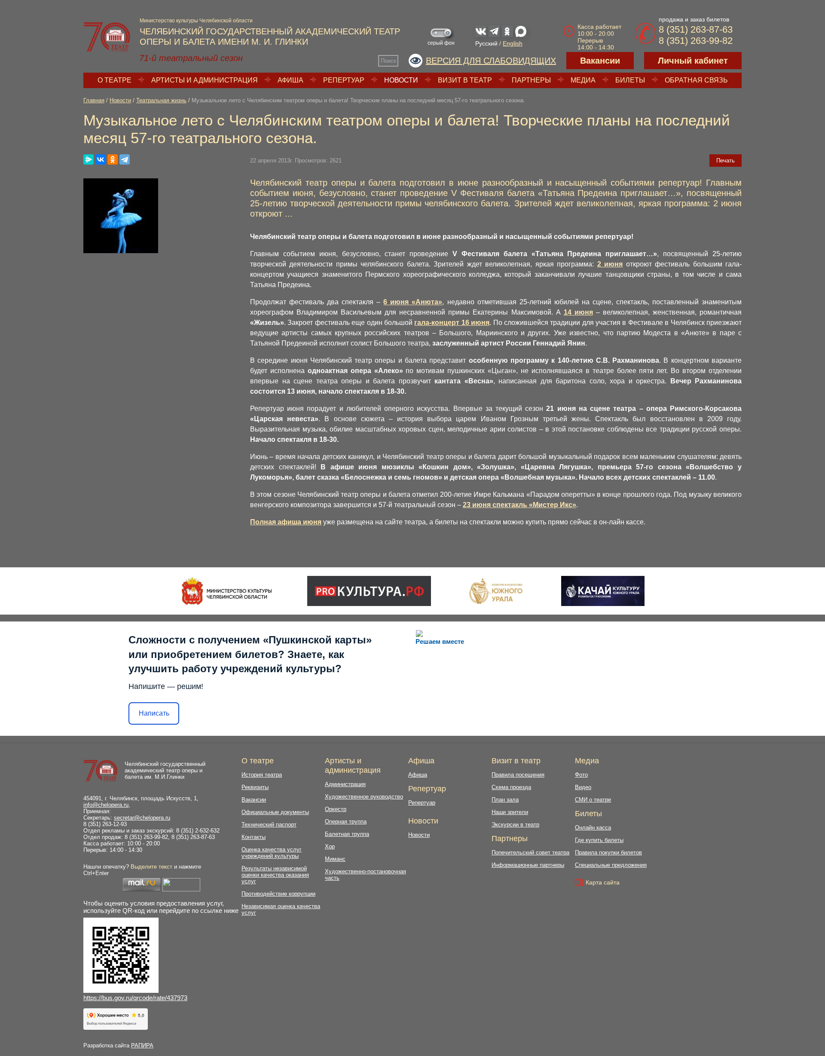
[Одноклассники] (112, 159)
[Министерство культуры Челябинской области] (226, 591)
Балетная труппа (347, 834)
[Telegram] (124, 159)
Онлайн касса (593, 827)
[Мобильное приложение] (602, 591)
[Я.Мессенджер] (88, 159)
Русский (486, 43)
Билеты (630, 80)
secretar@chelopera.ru (142, 817)
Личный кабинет (693, 60)
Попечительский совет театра (530, 852)
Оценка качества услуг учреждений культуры (271, 852)
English (512, 43)
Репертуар (343, 80)
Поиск (388, 61)
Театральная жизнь (161, 100)
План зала (505, 799)
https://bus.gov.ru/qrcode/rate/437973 (135, 997)
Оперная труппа (346, 821)
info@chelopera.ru (105, 805)
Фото (581, 774)
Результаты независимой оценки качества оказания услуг (275, 875)
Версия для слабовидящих (491, 60)
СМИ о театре (593, 799)
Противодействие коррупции (278, 894)
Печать (725, 160)
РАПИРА (142, 1045)
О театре (114, 80)
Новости (401, 80)
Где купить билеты (599, 840)
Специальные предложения (611, 865)
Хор (330, 846)
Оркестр (335, 809)
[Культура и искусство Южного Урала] (496, 591)
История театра (261, 774)
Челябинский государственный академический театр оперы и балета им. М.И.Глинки (165, 770)
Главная (93, 100)
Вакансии (600, 60)
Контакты (253, 837)
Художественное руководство (364, 796)
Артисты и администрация (204, 80)
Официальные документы (275, 812)
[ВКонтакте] (100, 159)
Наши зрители (510, 812)
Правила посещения (518, 774)
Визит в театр (465, 80)
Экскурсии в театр (515, 824)
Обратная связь (696, 80)
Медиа (583, 80)
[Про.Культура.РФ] (369, 591)
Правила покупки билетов (608, 852)
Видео (583, 787)
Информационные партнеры (528, 865)
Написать (154, 713)
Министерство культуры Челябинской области (196, 21)
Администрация (345, 784)
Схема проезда (511, 787)
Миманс (335, 859)
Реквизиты (255, 787)
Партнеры (531, 80)
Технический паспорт (268, 824)
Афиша (290, 80)
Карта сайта (603, 882)
